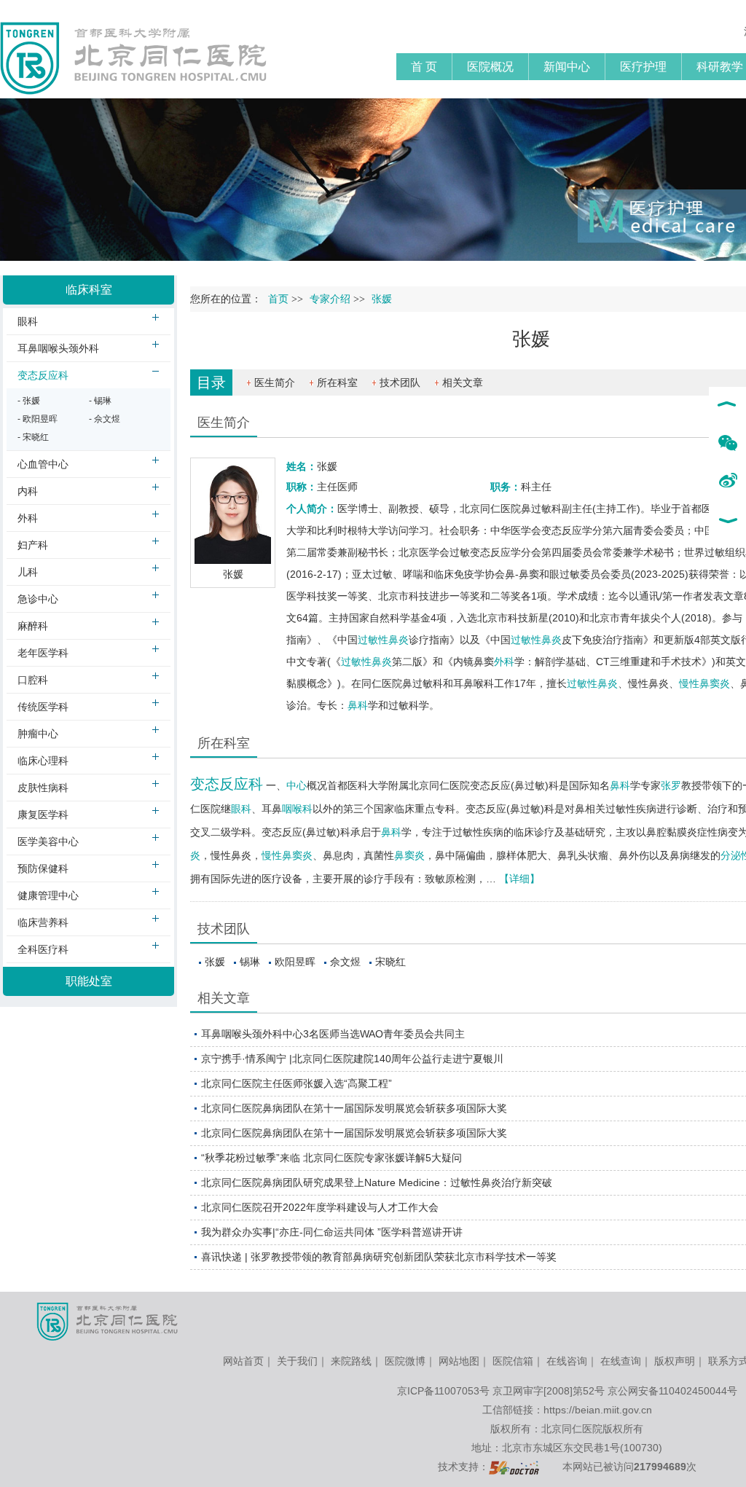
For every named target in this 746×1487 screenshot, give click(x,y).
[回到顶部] (727, 406)
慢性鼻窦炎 (704, 683)
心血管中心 (42, 464)
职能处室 (89, 981)
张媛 (215, 962)
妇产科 (32, 545)
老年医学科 (42, 653)
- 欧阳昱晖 (37, 419)
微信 (727, 444)
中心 (296, 785)
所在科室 (337, 382)
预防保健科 (42, 868)
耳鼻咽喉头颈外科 (58, 348)
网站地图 (459, 1361)
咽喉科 (297, 809)
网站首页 (243, 1361)
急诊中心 (37, 599)
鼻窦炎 (409, 855)
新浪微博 (727, 482)
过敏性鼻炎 (383, 640)
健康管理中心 (48, 895)
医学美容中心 (48, 841)
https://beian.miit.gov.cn (597, 1410)
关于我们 (297, 1361)
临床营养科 (42, 922)
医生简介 (274, 382)
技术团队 (400, 382)
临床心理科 (42, 760)
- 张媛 (28, 401)
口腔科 (32, 680)
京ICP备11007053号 (443, 1391)
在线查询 (620, 1361)
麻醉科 (32, 626)
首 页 (424, 66)
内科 (27, 491)
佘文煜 (345, 962)
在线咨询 (566, 1361)
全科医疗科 (42, 949)
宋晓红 (390, 962)
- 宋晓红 (33, 437)
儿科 (27, 572)
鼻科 (358, 705)
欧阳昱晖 (295, 962)
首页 (278, 299)
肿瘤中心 (37, 733)
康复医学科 (42, 814)
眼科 (241, 809)
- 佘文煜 (104, 419)
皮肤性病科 (42, 787)
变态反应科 (226, 784)
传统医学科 (42, 707)
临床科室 (89, 289)
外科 (504, 661)
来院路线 (351, 1361)
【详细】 (519, 878)
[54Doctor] (514, 1466)
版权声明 (674, 1361)
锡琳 (250, 962)
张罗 (671, 785)
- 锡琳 (100, 401)
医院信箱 (512, 1361)
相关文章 (462, 382)
